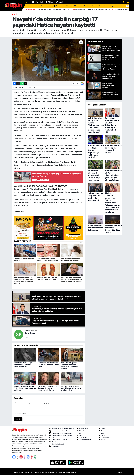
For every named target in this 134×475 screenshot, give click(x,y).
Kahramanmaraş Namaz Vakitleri (62, 433)
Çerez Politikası (84, 437)
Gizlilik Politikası (106, 437)
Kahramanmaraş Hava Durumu (61, 431)
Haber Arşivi (56, 446)
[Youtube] (31, 457)
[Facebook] (14, 457)
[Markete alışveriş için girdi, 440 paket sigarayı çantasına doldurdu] (25, 378)
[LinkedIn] (28, 457)
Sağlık (103, 433)
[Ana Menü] (127, 2)
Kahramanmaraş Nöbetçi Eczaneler (63, 428)
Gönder (18, 419)
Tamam (120, 472)
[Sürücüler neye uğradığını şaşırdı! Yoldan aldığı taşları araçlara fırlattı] (72, 378)
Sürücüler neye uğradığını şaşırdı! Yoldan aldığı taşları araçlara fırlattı (71, 388)
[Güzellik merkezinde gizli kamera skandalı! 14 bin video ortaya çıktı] (25, 355)
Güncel (68, 6)
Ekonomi (77, 6)
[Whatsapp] (35, 457)
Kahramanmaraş (47, 6)
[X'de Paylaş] (18, 83)
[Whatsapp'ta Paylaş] (22, 83)
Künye (112, 6)
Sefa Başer (18, 87)
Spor (94, 6)
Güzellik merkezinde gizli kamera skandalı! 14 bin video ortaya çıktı (23, 364)
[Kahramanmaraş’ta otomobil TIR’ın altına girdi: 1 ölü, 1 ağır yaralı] (48, 355)
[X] (17, 457)
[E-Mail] (26, 337)
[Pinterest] (21, 457)
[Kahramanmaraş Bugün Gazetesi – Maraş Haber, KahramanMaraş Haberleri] (13, 5)
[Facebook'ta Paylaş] (14, 83)
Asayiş (86, 6)
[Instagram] (24, 457)
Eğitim (81, 435)
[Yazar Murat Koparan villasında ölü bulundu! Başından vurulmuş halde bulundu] (72, 355)
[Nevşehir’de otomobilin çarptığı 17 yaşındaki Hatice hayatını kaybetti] (48, 60)
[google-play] (76, 462)
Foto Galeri (39, 2)
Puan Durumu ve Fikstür (59, 439)
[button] (127, 6)
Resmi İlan (102, 6)
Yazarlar (61, 2)
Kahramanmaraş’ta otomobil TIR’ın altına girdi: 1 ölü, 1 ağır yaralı (48, 364)
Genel (103, 428)
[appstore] (58, 462)
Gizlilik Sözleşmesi (85, 439)
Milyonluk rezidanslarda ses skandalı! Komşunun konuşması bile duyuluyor (48, 388)
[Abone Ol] (82, 83)
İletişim (103, 439)
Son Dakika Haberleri (58, 444)
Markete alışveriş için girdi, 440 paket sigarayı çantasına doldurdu (25, 388)
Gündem (59, 6)
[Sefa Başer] (18, 334)
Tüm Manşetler (57, 442)
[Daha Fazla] (25, 83)
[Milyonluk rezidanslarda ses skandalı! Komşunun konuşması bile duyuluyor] (48, 378)
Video (50, 2)
